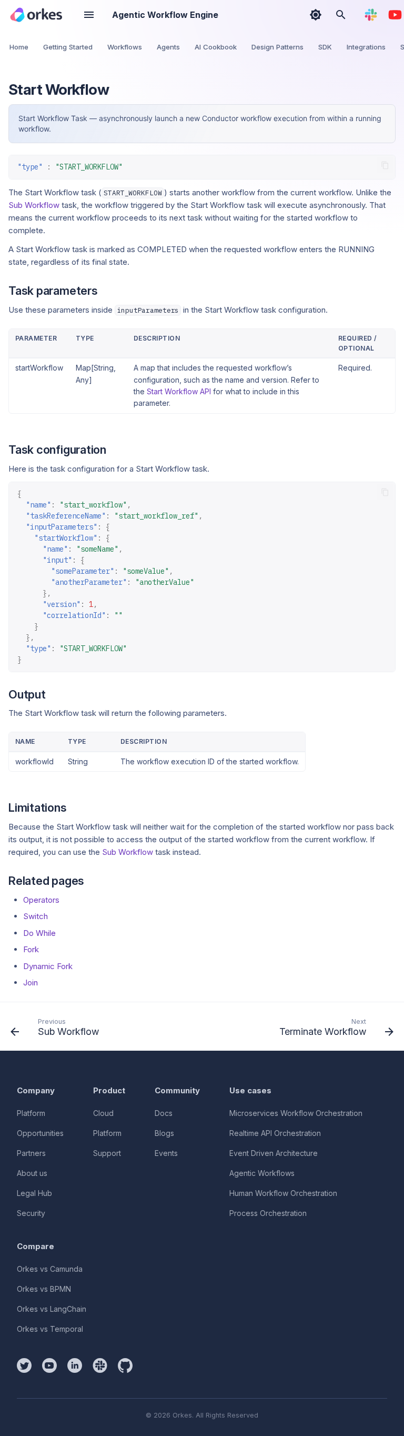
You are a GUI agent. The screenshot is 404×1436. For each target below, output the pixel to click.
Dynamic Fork (48, 966)
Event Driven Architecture (273, 1153)
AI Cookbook (216, 47)
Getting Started (68, 47)
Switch (35, 916)
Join (30, 983)
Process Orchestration (268, 1213)
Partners (31, 1153)
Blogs (164, 1133)
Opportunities (40, 1133)
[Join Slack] (371, 15)
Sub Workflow (33, 205)
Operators (41, 900)
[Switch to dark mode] (315, 14)
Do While (39, 933)
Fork (31, 949)
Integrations (366, 47)
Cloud (103, 1113)
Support (107, 1153)
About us (32, 1173)
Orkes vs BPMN (44, 1288)
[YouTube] (395, 15)
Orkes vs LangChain (51, 1308)
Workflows (124, 47)
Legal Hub (34, 1193)
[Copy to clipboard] (385, 165)
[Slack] (100, 1365)
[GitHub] (125, 1365)
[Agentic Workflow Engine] (36, 14)
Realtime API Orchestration (275, 1133)
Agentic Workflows (262, 1173)
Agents (168, 47)
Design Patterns (277, 47)
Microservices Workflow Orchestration (295, 1113)
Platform (31, 1113)
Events (166, 1153)
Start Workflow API (179, 391)
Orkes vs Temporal (50, 1328)
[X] (24, 1365)
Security (31, 1213)
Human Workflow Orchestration (283, 1193)
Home (18, 47)
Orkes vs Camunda (50, 1268)
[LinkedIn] (74, 1365)
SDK (325, 47)
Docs (164, 1113)
